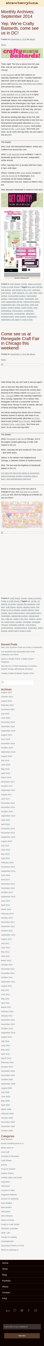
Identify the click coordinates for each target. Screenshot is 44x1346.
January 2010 (7, 1067)
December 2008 (8, 1122)
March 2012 (6, 960)
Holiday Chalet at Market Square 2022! (17, 673)
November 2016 (8, 807)
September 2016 (8, 816)
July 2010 (5, 1041)
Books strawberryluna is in (12, 1143)
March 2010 (6, 1058)
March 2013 (6, 909)
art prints (12, 604)
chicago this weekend (26, 604)
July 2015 (5, 846)
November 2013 (8, 888)
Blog (4, 1274)
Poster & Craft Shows (10, 287)
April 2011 (5, 1003)
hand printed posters (17, 296)
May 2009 (5, 1101)
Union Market (26, 173)
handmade (29, 299)
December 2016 (8, 803)
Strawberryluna (22, 4)
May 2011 (5, 999)
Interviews (5, 1186)
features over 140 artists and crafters (27, 84)
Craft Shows (15, 284)
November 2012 (8, 926)
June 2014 (5, 875)
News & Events (34, 284)
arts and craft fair (35, 287)
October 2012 (7, 931)
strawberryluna (7, 317)
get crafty (33, 293)
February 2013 (7, 914)
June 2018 (5, 765)
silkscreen (30, 314)
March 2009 (6, 1109)
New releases (7, 1216)
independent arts (8, 305)
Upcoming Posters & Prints (12, 1246)
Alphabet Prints (7, 129)
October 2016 (7, 811)
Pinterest (35, 1312)
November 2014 (8, 867)
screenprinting (7, 314)
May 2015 (5, 854)
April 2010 (5, 1054)
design (19, 607)
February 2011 (7, 1011)
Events (24, 284)
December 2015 (8, 829)
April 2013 (5, 905)
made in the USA (20, 619)
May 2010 (5, 1050)
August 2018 (6, 756)
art (29, 601)
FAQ (4, 1298)
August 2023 (6, 701)
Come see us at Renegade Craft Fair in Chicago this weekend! (20, 341)
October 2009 (7, 1079)
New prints (5, 1211)
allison (32, 39)
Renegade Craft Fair (15, 439)
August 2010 (6, 1037)
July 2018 (5, 760)
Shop (5, 1269)
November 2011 (8, 973)
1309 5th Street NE (9, 176)
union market (20, 317)
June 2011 (5, 994)
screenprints (19, 314)
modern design (14, 308)
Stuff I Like (5, 1233)
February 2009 (7, 1114)
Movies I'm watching (9, 1199)
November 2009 (8, 1075)
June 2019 (5, 739)
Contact (6, 1292)
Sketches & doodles (9, 1228)
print (35, 308)
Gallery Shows (7, 1173)
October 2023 (7, 697)
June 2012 (5, 948)
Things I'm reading (9, 1237)
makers (32, 619)
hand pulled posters (16, 613)
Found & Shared (8, 1169)
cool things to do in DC (21, 290)
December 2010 (8, 1020)
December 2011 (8, 969)
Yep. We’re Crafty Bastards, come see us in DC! (20, 28)
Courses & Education (10, 1156)
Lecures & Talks (8, 1190)
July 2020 (5, 714)
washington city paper (10, 320)
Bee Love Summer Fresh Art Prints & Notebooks (21, 647)
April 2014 (5, 880)
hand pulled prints (16, 299)
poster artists (26, 308)
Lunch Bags (20, 129)
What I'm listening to (9, 1250)
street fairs (32, 628)
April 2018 (5, 773)
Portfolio (6, 1280)
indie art (8, 619)
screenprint (28, 311)
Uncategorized (7, 1241)
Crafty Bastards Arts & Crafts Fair (15, 94)
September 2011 (8, 982)
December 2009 (8, 1071)
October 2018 (7, 748)
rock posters (17, 311)
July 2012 (5, 943)
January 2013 (7, 918)
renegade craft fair (16, 625)
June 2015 (5, 850)
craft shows (6, 293)
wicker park (13, 631)
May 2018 (5, 769)
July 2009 (5, 1092)
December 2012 (8, 922)
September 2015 (8, 837)
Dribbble (15, 1312)
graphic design (27, 610)
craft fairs (36, 290)
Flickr (8, 1312)
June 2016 (5, 820)
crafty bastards (18, 293)
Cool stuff (5, 1152)
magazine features (9, 1195)
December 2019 (8, 722)
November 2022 (8, 709)
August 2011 (6, 986)
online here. (33, 112)
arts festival (6, 290)
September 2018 (8, 752)
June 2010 (5, 1045)
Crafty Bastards (7, 75)
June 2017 (5, 799)
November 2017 (8, 782)
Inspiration (5, 1182)
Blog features (6, 1139)
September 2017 (8, 790)
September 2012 (8, 935)
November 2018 (8, 743)
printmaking (6, 311)
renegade (27, 622)
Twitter (22, 1312)
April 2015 (5, 858)
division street (29, 607)
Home (5, 1263)
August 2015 (6, 841)
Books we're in (7, 1148)
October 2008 (7, 1131)
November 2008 (8, 1126)
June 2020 (5, 718)
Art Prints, (36, 123)
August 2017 (6, 794)
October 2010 (7, 1028)
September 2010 (8, 1033)
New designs (6, 1203)
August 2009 (6, 1088)
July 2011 (5, 990)
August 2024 (6, 692)
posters (18, 622)
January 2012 (7, 965)
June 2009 (5, 1096)
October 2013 (7, 892)
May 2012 (5, 952)
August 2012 (6, 939)
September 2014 (8, 871)
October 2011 (7, 977)
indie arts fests (22, 305)
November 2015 (8, 833)
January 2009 (7, 1118)
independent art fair (14, 302)
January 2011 (7, 1016)
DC (27, 293)
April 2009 (5, 1105)
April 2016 (5, 824)
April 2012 (5, 956)
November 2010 (8, 1024)
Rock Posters (24, 126)
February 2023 (7, 705)
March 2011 (6, 1007)
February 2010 (7, 1062)
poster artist (9, 622)
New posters (6, 1207)
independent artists (31, 302)
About (5, 1286)
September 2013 (8, 897)
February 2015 (7, 862)
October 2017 (7, 786)
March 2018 (6, 777)
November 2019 (8, 726)
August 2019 (6, 735)
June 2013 (5, 901)
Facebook (28, 1312)
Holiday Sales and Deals (11, 1177)
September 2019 (8, 731)
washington (32, 317)
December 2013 (8, 884)
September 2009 (8, 1084)
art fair (34, 601)
